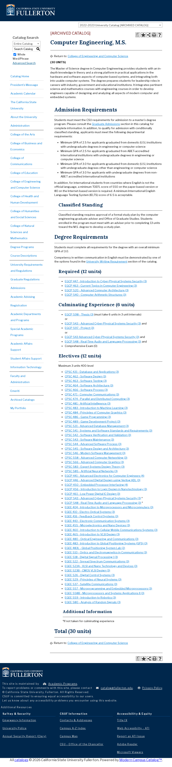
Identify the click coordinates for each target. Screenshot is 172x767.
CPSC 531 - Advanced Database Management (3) (97, 426)
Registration (18, 305)
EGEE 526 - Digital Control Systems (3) (90, 575)
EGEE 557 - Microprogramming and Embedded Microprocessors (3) (108, 588)
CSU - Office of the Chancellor (81, 744)
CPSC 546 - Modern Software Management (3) (95, 453)
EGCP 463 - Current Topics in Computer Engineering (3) (101, 285)
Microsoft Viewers (130, 752)
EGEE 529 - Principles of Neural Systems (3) (93, 579)
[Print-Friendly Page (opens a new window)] (154, 35)
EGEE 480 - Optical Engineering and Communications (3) (101, 539)
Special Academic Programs (21, 332)
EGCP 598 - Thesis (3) (79, 314)
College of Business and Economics (26, 146)
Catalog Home (19, 76)
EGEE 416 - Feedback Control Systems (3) (91, 516)
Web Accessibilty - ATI (133, 728)
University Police (14, 728)
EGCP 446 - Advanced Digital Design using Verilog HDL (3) (102, 480)
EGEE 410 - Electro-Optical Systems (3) (90, 512)
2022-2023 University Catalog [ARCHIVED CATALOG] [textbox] (114, 25)
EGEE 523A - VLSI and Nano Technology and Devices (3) (101, 566)
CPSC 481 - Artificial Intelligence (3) (88, 403)
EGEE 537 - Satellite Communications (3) (91, 584)
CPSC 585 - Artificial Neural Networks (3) (91, 471)
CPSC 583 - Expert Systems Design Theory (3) (95, 466)
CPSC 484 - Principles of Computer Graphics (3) (95, 412)
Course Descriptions (23, 255)
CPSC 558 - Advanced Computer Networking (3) (96, 457)
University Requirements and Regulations (26, 267)
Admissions (17, 288)
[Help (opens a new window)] (159, 35)
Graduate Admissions (106, 124)
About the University (23, 117)
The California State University (23, 105)
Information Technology (26, 367)
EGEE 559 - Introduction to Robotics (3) (90, 597)
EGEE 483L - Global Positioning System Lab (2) (95, 548)
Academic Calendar (23, 93)
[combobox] (120, 25)
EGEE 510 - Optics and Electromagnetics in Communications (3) (106, 552)
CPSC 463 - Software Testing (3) (86, 380)
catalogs (21, 760)
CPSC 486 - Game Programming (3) (88, 417)
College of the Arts (22, 134)
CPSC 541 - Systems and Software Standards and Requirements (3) (108, 430)
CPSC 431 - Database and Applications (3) (92, 371)
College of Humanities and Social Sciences (24, 214)
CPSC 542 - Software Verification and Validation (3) (98, 435)
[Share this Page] (148, 35)
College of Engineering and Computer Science (25, 184)
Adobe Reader (127, 744)
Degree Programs (22, 247)
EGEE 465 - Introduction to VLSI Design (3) (92, 534)
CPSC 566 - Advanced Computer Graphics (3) (94, 462)
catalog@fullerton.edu (117, 688)
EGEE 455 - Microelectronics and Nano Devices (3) (97, 525)
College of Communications (21, 161)
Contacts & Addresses (76, 720)
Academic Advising (22, 296)
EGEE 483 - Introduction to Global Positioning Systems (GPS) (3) (106, 543)
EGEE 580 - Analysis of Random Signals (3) (93, 602)
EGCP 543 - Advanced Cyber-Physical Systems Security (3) (103, 323)
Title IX (122, 720)
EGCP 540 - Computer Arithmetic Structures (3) (95, 294)
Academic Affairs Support (21, 346)
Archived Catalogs (22, 399)
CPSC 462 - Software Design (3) (85, 376)
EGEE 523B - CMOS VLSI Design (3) (87, 570)
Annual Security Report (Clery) (24, 736)
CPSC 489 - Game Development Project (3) (92, 421)
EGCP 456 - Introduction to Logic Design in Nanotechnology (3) (106, 489)
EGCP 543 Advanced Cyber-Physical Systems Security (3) (102, 337)
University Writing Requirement (106, 261)
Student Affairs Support (26, 358)
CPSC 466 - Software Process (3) (86, 389)
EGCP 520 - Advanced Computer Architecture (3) (97, 290)
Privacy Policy (152, 688)
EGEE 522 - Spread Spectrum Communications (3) (97, 561)
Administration (20, 125)
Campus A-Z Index (73, 728)
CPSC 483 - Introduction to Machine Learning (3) (96, 408)
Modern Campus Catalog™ (140, 760)
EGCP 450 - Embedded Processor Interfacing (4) (96, 484)
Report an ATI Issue (131, 736)
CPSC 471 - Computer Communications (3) (92, 394)
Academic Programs (62, 683)
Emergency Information (19, 720)
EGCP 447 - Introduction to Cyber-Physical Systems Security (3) (106, 281)
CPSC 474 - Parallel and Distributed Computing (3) (97, 399)
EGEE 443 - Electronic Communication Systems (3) (97, 521)
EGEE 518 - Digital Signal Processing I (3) (91, 557)
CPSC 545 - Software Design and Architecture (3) (97, 448)
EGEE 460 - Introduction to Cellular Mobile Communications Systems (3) (111, 530)
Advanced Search (24, 63)
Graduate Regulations (25, 279)
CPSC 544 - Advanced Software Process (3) (93, 444)
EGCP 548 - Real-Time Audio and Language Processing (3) (103, 341)
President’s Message (24, 85)
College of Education (24, 173)
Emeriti (15, 391)
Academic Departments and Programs (25, 317)
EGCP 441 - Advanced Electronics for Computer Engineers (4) (104, 475)
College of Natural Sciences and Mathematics (22, 232)
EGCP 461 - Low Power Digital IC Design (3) (92, 493)
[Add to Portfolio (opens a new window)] (143, 35)
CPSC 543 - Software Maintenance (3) (89, 439)
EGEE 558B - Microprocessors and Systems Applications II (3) (104, 593)
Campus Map (69, 736)
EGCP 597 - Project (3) (79, 328)
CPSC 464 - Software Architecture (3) (89, 385)
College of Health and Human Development (24, 199)
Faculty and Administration (20, 379)
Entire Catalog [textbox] (23, 43)
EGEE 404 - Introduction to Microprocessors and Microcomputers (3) (109, 507)
